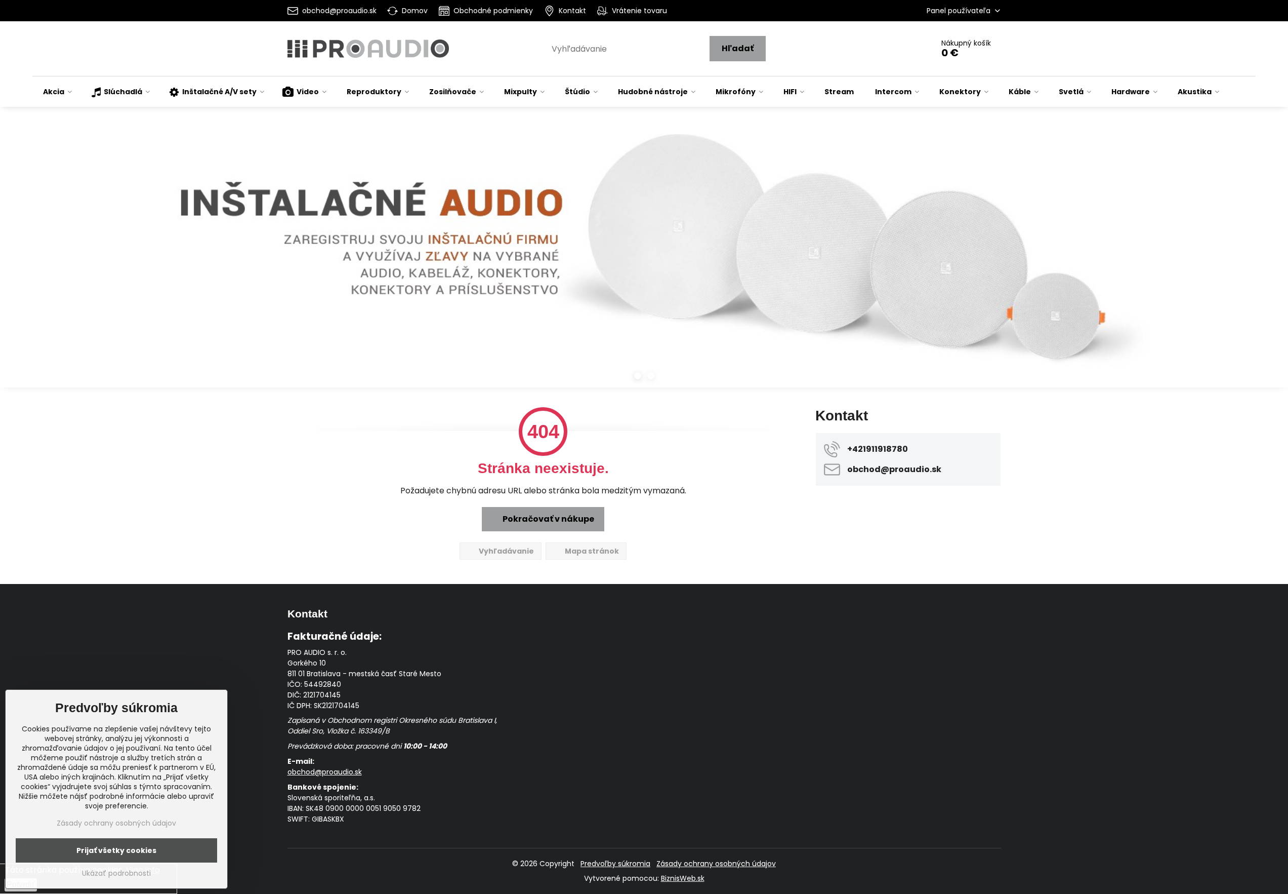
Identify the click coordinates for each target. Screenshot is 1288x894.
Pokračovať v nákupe (547, 519)
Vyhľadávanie (505, 551)
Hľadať (738, 48)
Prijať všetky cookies (116, 850)
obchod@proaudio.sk (324, 772)
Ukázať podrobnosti (116, 873)
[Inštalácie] (644, 259)
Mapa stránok (591, 551)
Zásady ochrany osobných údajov (716, 864)
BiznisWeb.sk (682, 878)
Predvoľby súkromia (615, 864)
